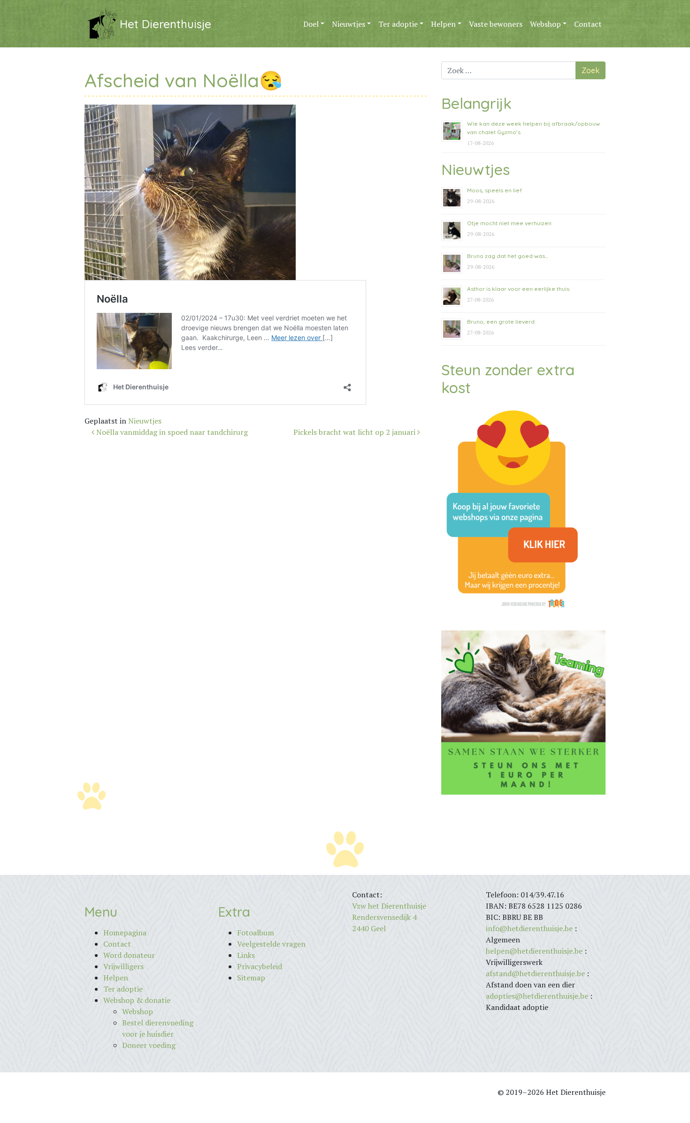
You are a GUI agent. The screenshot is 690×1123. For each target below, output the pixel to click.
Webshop (545, 24)
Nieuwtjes (348, 24)
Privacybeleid (259, 966)
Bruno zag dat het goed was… (507, 255)
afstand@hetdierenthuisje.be (535, 973)
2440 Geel (369, 928)
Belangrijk (476, 103)
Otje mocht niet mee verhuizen (509, 223)
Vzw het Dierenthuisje (389, 906)
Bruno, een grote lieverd (501, 321)
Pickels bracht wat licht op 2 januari (355, 432)
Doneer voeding (149, 1045)
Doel (311, 24)
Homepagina (124, 932)
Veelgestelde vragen (271, 944)
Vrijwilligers (123, 966)
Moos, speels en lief (494, 190)
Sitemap (251, 977)
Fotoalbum (255, 932)
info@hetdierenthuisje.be (530, 928)
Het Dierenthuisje (165, 24)
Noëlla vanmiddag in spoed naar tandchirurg (171, 432)
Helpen (443, 24)
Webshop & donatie (136, 1000)
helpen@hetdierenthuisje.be (534, 951)
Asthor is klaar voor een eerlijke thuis (518, 288)
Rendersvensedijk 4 (384, 917)
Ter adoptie (398, 24)
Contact (588, 24)
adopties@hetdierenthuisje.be (537, 996)
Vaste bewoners (495, 24)
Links (246, 955)
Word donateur (129, 955)
